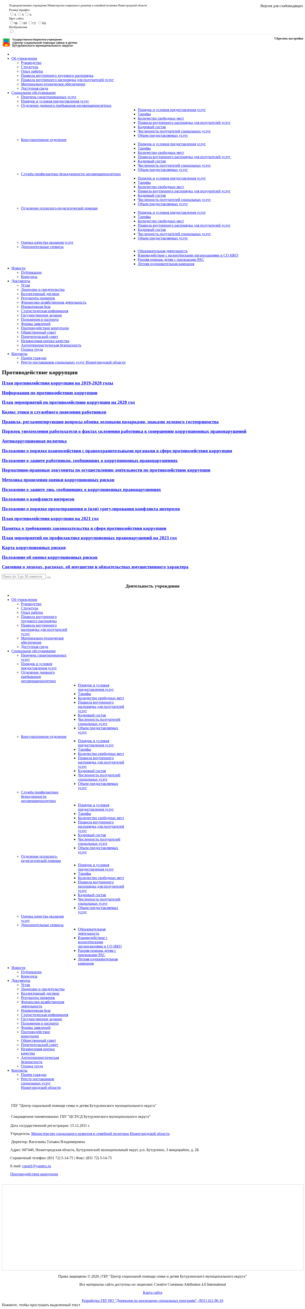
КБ (44, 23)
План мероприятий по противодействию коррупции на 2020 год (68, 402)
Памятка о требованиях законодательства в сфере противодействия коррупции (84, 528)
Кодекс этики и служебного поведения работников (54, 411)
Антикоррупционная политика (34, 440)
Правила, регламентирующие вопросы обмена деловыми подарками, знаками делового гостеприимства (110, 421)
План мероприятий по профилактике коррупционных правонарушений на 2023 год (89, 537)
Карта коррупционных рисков (34, 547)
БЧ (25, 23)
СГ (34, 23)
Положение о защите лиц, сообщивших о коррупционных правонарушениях (81, 489)
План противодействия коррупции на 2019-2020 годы (57, 382)
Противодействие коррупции (34, 1174)
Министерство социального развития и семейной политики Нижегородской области (100, 1134)
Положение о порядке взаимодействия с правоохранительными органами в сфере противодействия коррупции (117, 450)
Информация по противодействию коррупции (49, 392)
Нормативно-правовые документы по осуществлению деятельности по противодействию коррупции (106, 469)
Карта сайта (152, 1292)
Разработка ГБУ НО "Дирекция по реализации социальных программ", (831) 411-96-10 (152, 1301)
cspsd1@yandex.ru (36, 1166)
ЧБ (16, 23)
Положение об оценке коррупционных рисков (49, 557)
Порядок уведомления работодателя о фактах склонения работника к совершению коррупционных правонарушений (124, 431)
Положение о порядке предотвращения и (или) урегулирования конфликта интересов (91, 508)
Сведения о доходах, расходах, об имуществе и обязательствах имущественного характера (95, 566)
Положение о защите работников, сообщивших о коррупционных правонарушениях (90, 460)
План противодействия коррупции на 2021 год (50, 518)
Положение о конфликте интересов (38, 498)
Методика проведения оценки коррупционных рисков (58, 479)
